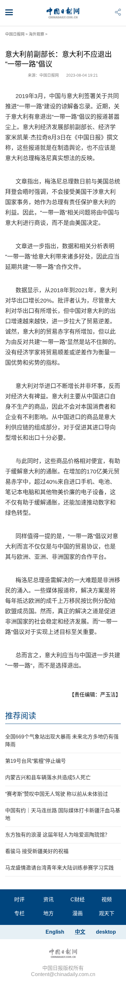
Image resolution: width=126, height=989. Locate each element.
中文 (80, 932)
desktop (106, 932)
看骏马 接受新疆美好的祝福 (36, 851)
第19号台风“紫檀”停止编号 (35, 761)
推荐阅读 (20, 715)
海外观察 (36, 34)
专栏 (19, 913)
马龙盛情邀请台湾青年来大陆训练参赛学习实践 (59, 868)
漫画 (77, 913)
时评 (19, 899)
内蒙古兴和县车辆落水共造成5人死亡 (48, 777)
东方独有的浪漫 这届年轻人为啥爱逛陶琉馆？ (57, 835)
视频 (106, 899)
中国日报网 (15, 34)
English (55, 932)
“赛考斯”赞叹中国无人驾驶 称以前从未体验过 (56, 794)
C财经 (77, 899)
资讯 (48, 899)
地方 (48, 913)
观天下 (106, 913)
